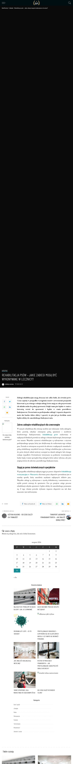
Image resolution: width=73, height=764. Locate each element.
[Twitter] (10, 401)
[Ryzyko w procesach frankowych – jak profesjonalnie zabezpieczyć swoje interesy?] (48, 650)
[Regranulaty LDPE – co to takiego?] (25, 621)
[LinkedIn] (10, 407)
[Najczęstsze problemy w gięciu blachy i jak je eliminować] (25, 596)
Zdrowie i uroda (18, 731)
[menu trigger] (4, 3)
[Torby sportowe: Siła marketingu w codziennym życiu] (25, 680)
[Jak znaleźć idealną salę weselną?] (25, 650)
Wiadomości (17, 727)
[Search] (69, 3)
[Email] (7, 412)
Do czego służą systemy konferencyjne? (7, 437)
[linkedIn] (62, 503)
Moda (15, 712)
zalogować (12, 534)
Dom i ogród (17, 704)
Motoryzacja (17, 716)
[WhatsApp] (4, 407)
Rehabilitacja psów (49, 434)
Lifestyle (5, 371)
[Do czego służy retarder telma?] (48, 680)
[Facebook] (4, 401)
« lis (15, 577)
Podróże (16, 720)
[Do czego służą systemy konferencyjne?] (7, 428)
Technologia (17, 724)
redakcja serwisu (9, 384)
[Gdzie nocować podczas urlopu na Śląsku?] (48, 596)
